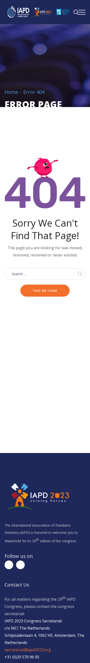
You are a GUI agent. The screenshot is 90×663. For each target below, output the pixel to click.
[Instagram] (20, 565)
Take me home (45, 290)
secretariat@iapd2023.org (28, 649)
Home (11, 92)
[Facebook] (9, 565)
